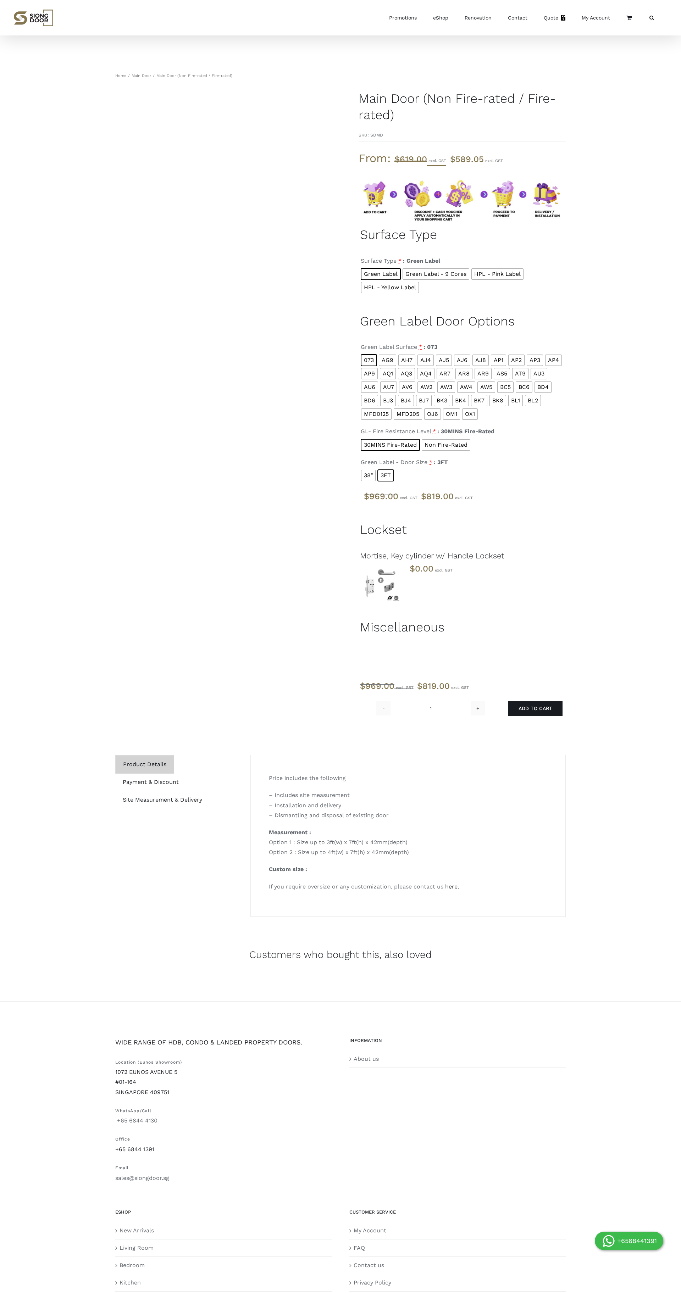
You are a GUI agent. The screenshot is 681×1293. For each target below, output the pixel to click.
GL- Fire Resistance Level (398, 431)
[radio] (380, 274)
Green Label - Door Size (396, 462)
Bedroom (132, 1265)
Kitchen (130, 1282)
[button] (651, 17)
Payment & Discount (151, 782)
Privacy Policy (372, 1282)
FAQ (359, 1247)
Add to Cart (535, 708)
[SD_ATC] (462, 177)
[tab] (144, 764)
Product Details (144, 764)
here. (452, 886)
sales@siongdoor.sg (142, 1178)
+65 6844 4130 (136, 1120)
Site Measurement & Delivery (162, 799)
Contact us (369, 1265)
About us (366, 1058)
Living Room (137, 1247)
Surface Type (381, 260)
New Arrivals (137, 1230)
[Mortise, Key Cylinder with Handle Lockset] (380, 581)
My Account (370, 1230)
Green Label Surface (391, 347)
